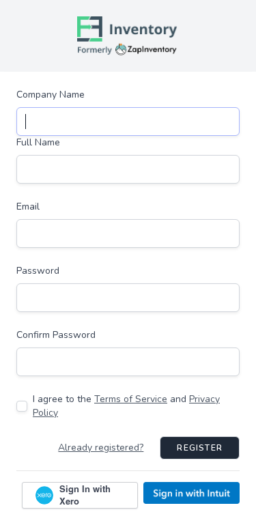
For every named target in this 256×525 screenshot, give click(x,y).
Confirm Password (56, 334)
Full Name (38, 142)
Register (200, 447)
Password (37, 270)
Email (28, 206)
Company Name (50, 94)
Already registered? (100, 447)
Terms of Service (130, 399)
